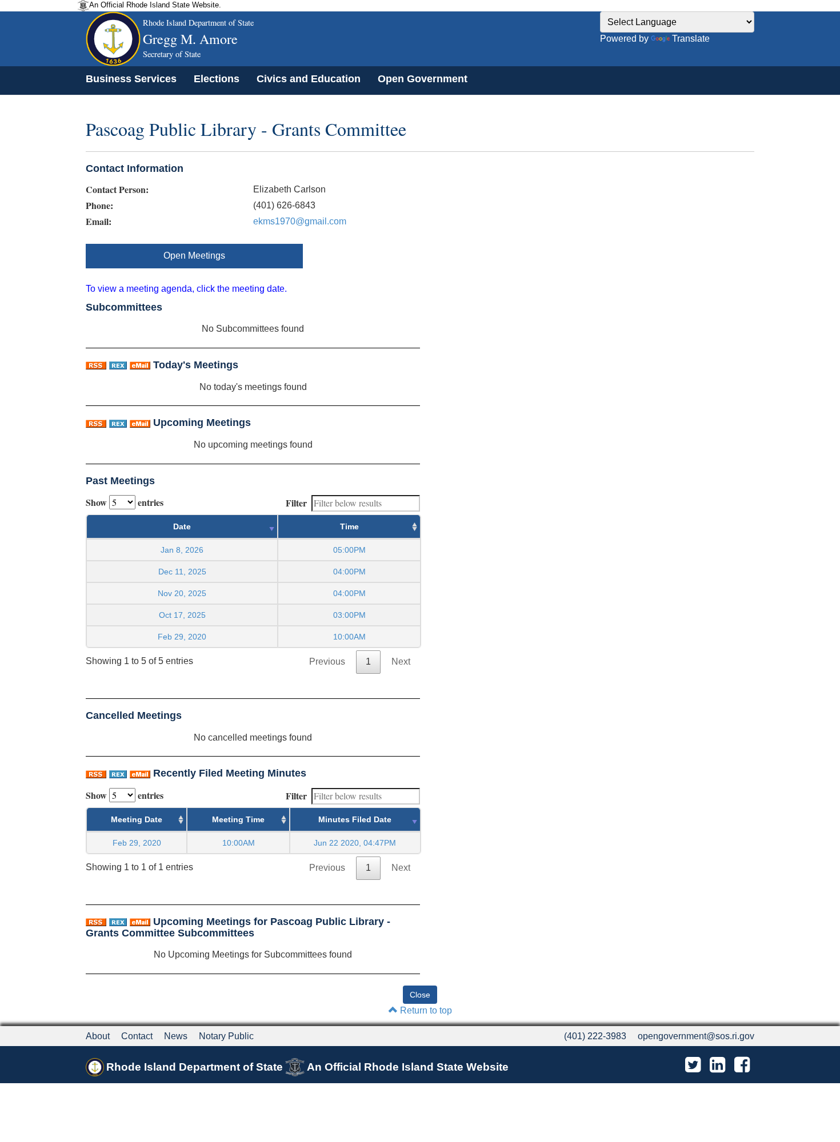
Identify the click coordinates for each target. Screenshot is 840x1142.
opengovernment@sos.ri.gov (696, 1036)
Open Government (422, 79)
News (175, 1036)
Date (182, 526)
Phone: (99, 205)
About (98, 1036)
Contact (137, 1036)
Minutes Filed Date (354, 819)
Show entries (124, 502)
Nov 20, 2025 (182, 593)
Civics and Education (309, 79)
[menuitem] (131, 78)
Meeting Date (136, 819)
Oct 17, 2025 (182, 615)
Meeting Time (238, 819)
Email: (98, 221)
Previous (327, 661)
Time (349, 526)
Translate (691, 38)
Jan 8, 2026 (182, 549)
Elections (216, 79)
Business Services (131, 79)
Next (400, 661)
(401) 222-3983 (595, 1036)
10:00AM (238, 842)
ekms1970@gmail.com (299, 221)
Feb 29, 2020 (182, 636)
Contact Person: (117, 189)
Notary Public (226, 1036)
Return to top (425, 1010)
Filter (296, 502)
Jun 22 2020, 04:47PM (355, 842)
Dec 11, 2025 (182, 571)
